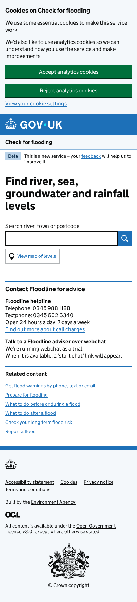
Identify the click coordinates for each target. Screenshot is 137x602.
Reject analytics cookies (68, 90)
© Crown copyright (68, 585)
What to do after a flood (30, 413)
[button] (32, 256)
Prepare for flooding (26, 395)
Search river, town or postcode (42, 226)
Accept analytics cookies (68, 71)
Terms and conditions (27, 489)
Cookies (68, 482)
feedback (91, 156)
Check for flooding (28, 142)
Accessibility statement (29, 482)
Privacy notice (98, 482)
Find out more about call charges (45, 329)
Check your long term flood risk (38, 422)
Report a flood (20, 431)
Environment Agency (53, 502)
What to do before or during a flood (42, 404)
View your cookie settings (36, 103)
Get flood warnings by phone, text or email (50, 385)
